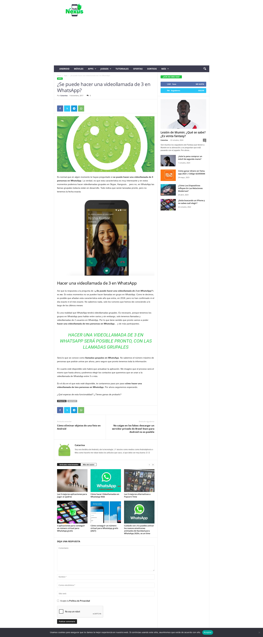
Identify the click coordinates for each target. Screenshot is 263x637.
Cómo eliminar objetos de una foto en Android (79, 427)
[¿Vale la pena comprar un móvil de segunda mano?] (168, 160)
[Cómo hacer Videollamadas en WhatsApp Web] (106, 480)
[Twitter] (67, 108)
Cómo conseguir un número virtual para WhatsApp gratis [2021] (104, 528)
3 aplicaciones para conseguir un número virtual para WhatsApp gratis (71, 528)
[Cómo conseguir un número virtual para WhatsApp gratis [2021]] (106, 512)
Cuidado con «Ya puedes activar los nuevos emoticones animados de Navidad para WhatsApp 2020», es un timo (139, 529)
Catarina (64, 95)
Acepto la (75, 601)
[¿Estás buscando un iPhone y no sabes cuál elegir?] (168, 204)
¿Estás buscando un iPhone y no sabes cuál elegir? (191, 202)
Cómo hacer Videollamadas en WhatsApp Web (105, 495)
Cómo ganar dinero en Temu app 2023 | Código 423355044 (191, 172)
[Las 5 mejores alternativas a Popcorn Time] (139, 480)
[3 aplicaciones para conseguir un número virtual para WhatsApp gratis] (72, 512)
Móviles (78, 68)
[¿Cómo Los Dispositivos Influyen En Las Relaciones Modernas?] (168, 190)
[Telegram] (74, 108)
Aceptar (208, 632)
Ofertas (138, 68)
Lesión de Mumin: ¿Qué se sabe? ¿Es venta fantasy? (183, 134)
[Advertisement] (131, 42)
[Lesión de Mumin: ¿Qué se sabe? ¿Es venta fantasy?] (183, 114)
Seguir (201, 90)
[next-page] (152, 464)
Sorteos (152, 68)
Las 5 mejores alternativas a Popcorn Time (137, 495)
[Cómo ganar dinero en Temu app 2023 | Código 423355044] (168, 175)
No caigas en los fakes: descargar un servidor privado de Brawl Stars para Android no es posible (133, 428)
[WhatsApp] (81, 108)
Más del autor (88, 464)
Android (64, 68)
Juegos (104, 68)
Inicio (59, 75)
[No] (259, 632)
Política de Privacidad (79, 601)
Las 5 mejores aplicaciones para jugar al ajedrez (72, 495)
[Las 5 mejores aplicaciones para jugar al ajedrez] (72, 480)
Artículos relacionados (69, 464)
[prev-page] (149, 464)
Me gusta (200, 84)
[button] (204, 68)
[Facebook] (60, 108)
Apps (90, 68)
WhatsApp (72, 401)
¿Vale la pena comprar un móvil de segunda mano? (190, 157)
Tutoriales (122, 68)
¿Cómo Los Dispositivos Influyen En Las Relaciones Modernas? (190, 188)
